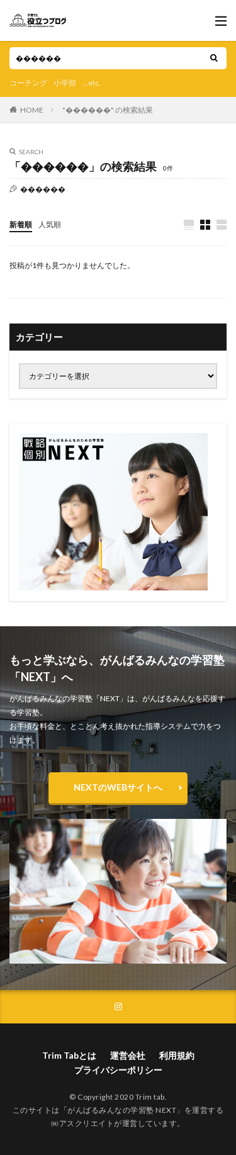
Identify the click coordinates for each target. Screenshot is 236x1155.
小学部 (64, 82)
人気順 (49, 224)
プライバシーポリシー (118, 1069)
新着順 (20, 224)
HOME (31, 110)
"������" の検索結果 (107, 110)
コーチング (28, 82)
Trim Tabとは (69, 1055)
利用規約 (176, 1055)
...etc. (91, 82)
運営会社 (127, 1055)
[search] (214, 58)
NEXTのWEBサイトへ (118, 787)
